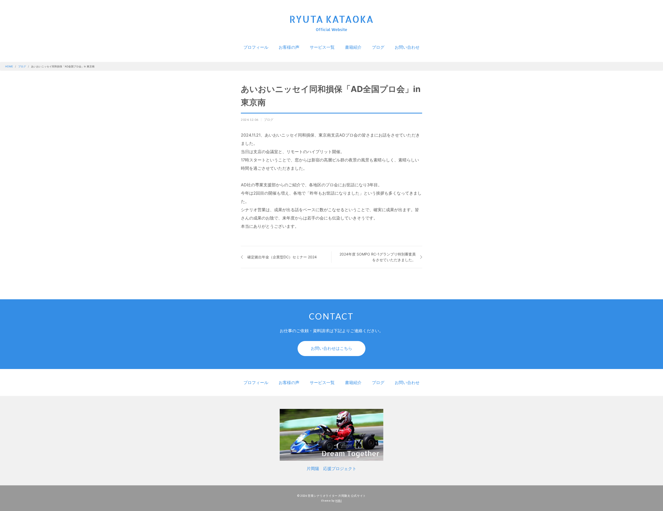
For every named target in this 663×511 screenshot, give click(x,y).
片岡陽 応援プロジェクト (331, 468)
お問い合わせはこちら (331, 348)
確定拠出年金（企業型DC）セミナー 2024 (282, 257)
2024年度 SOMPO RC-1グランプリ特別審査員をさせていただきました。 (378, 257)
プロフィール (255, 47)
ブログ (378, 47)
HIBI (338, 500)
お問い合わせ (407, 47)
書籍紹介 (353, 47)
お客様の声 (289, 47)
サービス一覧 (322, 47)
